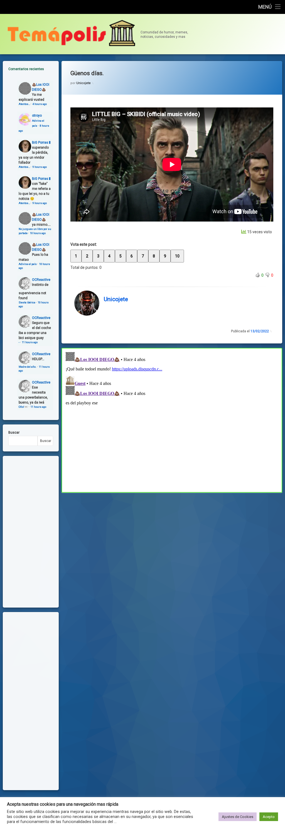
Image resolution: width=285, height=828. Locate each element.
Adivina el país (28, 264)
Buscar (13, 432)
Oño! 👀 (23, 406)
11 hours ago (30, 342)
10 (177, 256)
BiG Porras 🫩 (41, 142)
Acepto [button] (269, 817)
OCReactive (41, 280)
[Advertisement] (172, 534)
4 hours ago (40, 103)
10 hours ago (38, 233)
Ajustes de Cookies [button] (237, 817)
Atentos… (24, 103)
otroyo (37, 115)
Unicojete (83, 83)
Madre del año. (27, 366)
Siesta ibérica (27, 302)
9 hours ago (40, 166)
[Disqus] (171, 419)
